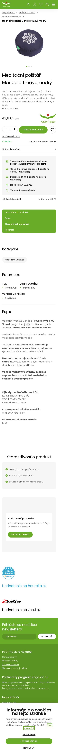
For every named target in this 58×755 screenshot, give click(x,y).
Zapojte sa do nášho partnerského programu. (25, 688)
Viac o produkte (10, 108)
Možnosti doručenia (11, 149)
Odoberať (46, 636)
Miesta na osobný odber (14, 668)
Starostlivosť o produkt (17, 224)
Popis (7, 218)
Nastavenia (29, 734)
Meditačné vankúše (14, 259)
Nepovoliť (29, 748)
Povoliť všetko (29, 741)
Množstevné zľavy (11, 136)
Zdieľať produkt (13, 199)
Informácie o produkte (16, 212)
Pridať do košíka (33, 129)
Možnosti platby (10, 660)
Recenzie (9, 229)
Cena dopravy (9, 657)
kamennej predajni (35, 163)
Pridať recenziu (20, 534)
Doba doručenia (10, 664)
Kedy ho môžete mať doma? (42, 141)
